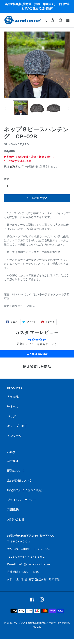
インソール (14, 435)
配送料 (14, 166)
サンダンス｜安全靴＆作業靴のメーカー (35, 622)
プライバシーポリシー (21, 500)
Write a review (37, 354)
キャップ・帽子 (17, 426)
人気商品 (13, 397)
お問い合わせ (15, 519)
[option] (21, 108)
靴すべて (13, 406)
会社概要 (13, 461)
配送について (15, 470)
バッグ (11, 416)
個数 (6, 179)
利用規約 (13, 509)
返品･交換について (19, 480)
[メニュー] (68, 20)
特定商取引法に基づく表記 (24, 490)
